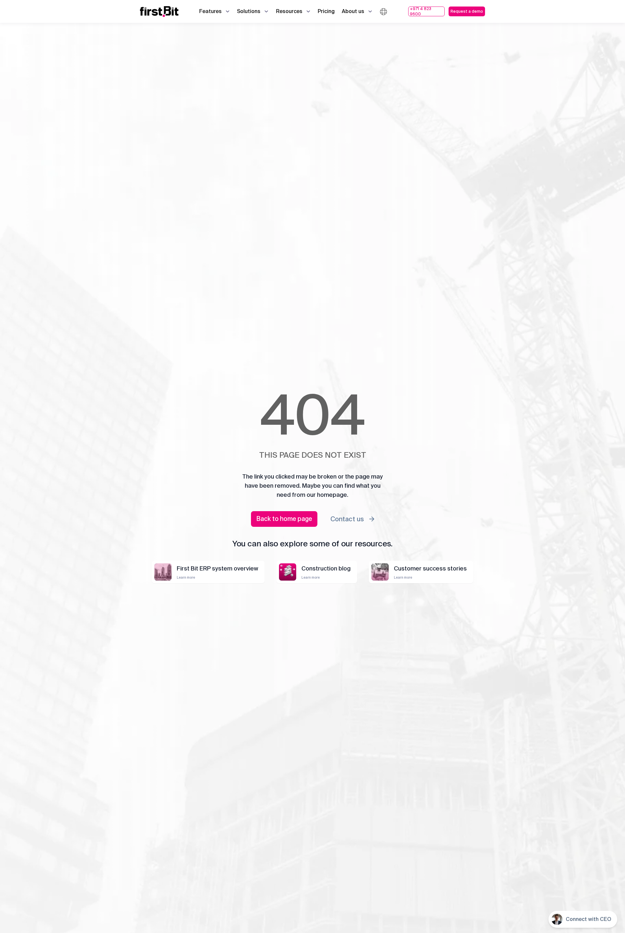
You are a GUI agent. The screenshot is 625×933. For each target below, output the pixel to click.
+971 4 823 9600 (420, 11)
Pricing (326, 11)
